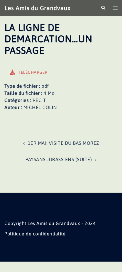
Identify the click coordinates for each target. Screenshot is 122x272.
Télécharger (33, 72)
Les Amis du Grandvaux (37, 7)
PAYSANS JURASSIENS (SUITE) (58, 159)
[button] (103, 8)
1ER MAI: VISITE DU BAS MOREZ (63, 143)
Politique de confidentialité (34, 233)
